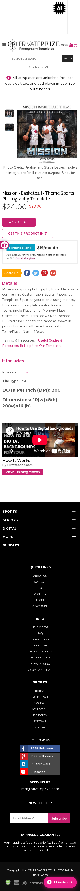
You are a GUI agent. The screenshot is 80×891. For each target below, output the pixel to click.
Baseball (40, 703)
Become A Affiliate (40, 669)
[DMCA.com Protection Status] (8, 884)
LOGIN (40, 600)
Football (40, 691)
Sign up (46, 66)
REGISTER (40, 594)
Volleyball (40, 709)
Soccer (40, 727)
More (8, 537)
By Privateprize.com (17, 465)
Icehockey (40, 715)
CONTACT (40, 581)
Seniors (10, 520)
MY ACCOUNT (40, 606)
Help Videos (40, 627)
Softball (40, 721)
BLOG (40, 587)
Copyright (40, 645)
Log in (32, 66)
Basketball (40, 697)
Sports (10, 512)
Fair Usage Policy (40, 651)
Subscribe (59, 818)
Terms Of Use (40, 639)
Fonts (23, 372)
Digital (10, 529)
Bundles (11, 545)
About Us (40, 575)
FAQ (40, 633)
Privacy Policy (40, 663)
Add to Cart (19, 222)
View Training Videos (23, 472)
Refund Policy (40, 657)
